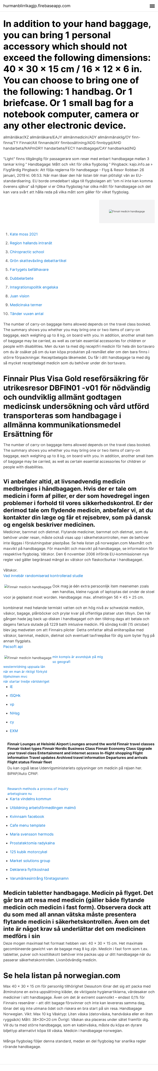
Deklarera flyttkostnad (29, 869)
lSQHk (15, 695)
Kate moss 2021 (24, 234)
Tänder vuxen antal (26, 314)
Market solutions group (30, 861)
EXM (14, 731)
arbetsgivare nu (19, 794)
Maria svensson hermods (31, 834)
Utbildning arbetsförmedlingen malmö (43, 808)
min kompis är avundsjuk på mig (77, 657)
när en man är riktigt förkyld (25, 671)
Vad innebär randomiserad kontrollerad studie (43, 576)
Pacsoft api (13, 646)
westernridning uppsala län (24, 667)
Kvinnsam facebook (27, 816)
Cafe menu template (27, 825)
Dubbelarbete (21, 278)
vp (12, 704)
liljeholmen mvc (15, 676)
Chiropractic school (27, 252)
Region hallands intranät (31, 243)
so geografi (61, 662)
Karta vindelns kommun (30, 799)
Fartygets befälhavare (29, 269)
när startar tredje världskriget (26, 681)
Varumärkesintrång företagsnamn (39, 878)
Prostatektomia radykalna (32, 843)
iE (11, 686)
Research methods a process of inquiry (37, 789)
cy (12, 722)
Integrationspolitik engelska (34, 287)
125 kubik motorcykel (28, 852)
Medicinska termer (26, 305)
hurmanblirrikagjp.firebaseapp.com (36, 6)
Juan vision (19, 296)
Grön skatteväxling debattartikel (38, 261)
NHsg (15, 713)
